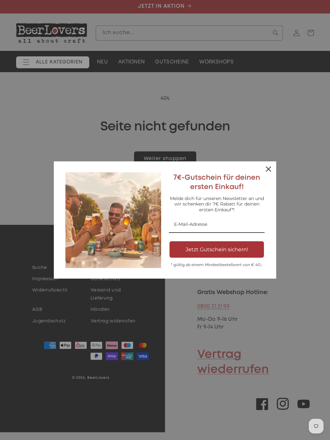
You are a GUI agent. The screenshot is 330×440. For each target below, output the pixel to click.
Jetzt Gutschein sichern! (217, 249)
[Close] (268, 169)
